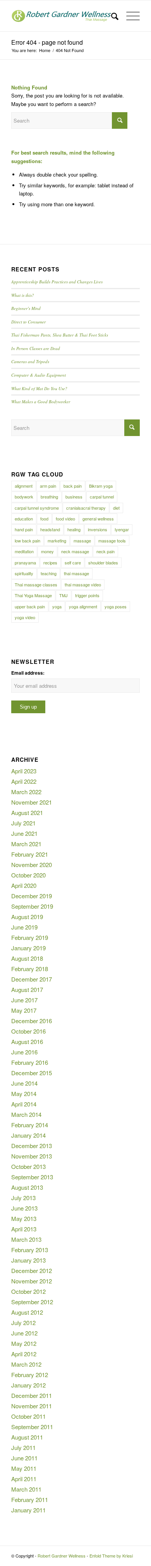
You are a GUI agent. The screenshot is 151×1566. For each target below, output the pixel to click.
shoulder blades (103, 562)
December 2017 (31, 979)
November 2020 (31, 864)
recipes (50, 562)
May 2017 (23, 1010)
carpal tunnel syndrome (37, 508)
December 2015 (31, 1073)
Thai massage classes (36, 584)
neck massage (75, 551)
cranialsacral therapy (86, 508)
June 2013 (24, 1208)
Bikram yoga (101, 486)
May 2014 (23, 1093)
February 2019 (29, 937)
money (47, 551)
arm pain (48, 486)
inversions (97, 529)
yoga (57, 606)
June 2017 (24, 1000)
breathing (49, 496)
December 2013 (31, 1146)
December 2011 (31, 1395)
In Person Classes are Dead (35, 348)
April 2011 (23, 1479)
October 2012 (28, 1291)
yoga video (25, 617)
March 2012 (26, 1364)
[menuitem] (110, 15)
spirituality (24, 573)
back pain (72, 486)
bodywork (24, 496)
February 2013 (29, 1250)
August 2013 (27, 1187)
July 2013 (23, 1198)
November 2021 (31, 802)
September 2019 (32, 906)
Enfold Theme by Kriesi (111, 1556)
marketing (57, 540)
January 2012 (28, 1385)
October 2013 (28, 1166)
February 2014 (29, 1125)
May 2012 (23, 1343)
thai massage (76, 573)
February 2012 (29, 1375)
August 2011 (27, 1437)
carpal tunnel (102, 496)
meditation (24, 551)
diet (116, 508)
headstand (50, 529)
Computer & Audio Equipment (38, 375)
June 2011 (24, 1458)
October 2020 (28, 875)
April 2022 (23, 781)
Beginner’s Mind (26, 308)
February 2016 (29, 1062)
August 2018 (27, 958)
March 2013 (26, 1239)
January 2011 (28, 1510)
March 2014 (26, 1114)
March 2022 (26, 792)
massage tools (112, 540)
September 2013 (32, 1177)
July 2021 (23, 823)
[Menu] (129, 15)
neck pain (105, 551)
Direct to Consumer (28, 322)
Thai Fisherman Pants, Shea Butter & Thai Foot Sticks (59, 335)
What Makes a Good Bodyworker (40, 401)
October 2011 (28, 1416)
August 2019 (27, 917)
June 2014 (24, 1083)
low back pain (27, 540)
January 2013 (28, 1260)
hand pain (24, 529)
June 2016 (24, 1052)
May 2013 (23, 1218)
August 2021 (27, 812)
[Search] (110, 15)
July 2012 (23, 1322)
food (44, 518)
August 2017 (27, 989)
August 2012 (27, 1312)
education (24, 518)
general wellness (98, 518)
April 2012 (23, 1354)
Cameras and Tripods (30, 361)
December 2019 (31, 896)
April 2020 (23, 885)
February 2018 (29, 969)
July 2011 (23, 1447)
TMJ (63, 595)
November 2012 (31, 1281)
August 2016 (27, 1041)
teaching (49, 573)
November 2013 (31, 1156)
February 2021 (29, 854)
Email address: (28, 673)
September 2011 (32, 1427)
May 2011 (23, 1468)
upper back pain (30, 606)
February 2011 (29, 1499)
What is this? (22, 295)
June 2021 (24, 833)
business (73, 496)
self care (73, 562)
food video (65, 518)
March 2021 (26, 844)
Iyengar (122, 529)
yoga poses (116, 606)
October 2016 (28, 1031)
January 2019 (28, 948)
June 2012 (24, 1333)
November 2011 (31, 1406)
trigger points (87, 595)
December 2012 (31, 1270)
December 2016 (31, 1021)
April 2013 (23, 1229)
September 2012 (32, 1302)
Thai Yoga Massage (33, 595)
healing (74, 529)
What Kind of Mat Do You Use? (39, 388)
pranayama (25, 562)
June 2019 (24, 927)
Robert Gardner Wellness (62, 1556)
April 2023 (23, 771)
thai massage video (83, 584)
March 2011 (26, 1489)
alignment (24, 486)
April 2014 (23, 1104)
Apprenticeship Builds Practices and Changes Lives (57, 282)
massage (82, 540)
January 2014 (28, 1135)
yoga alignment (83, 606)
